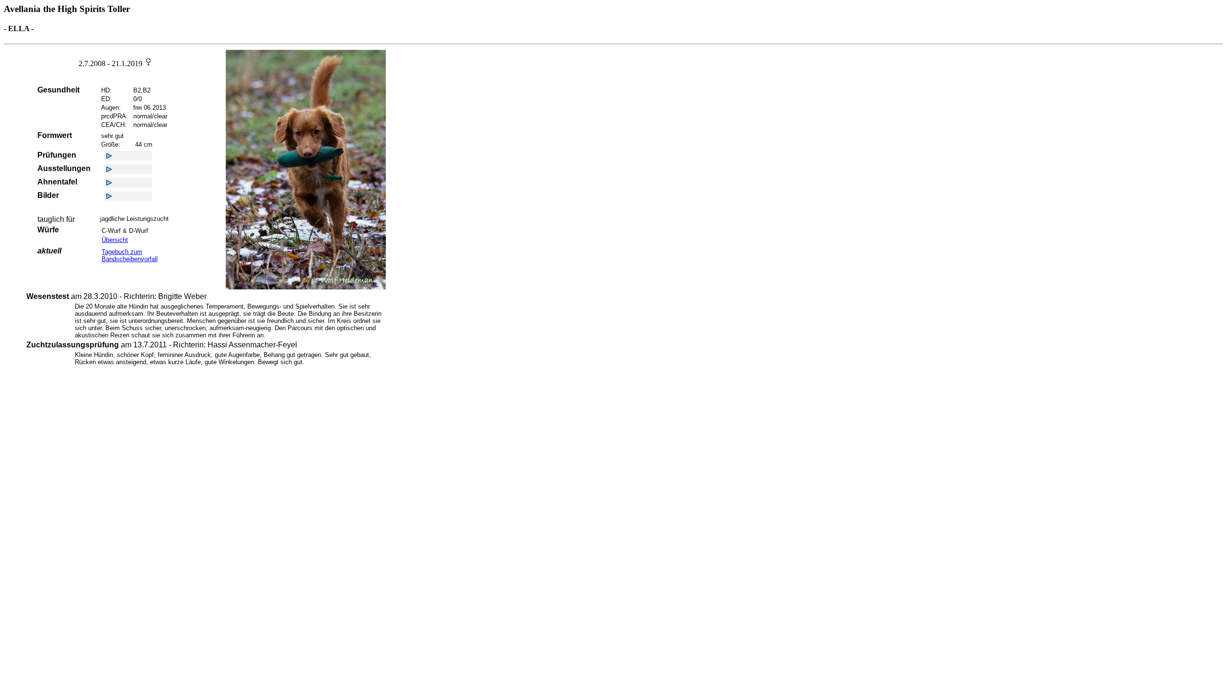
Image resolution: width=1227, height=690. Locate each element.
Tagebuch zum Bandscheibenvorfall (130, 255)
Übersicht (115, 239)
